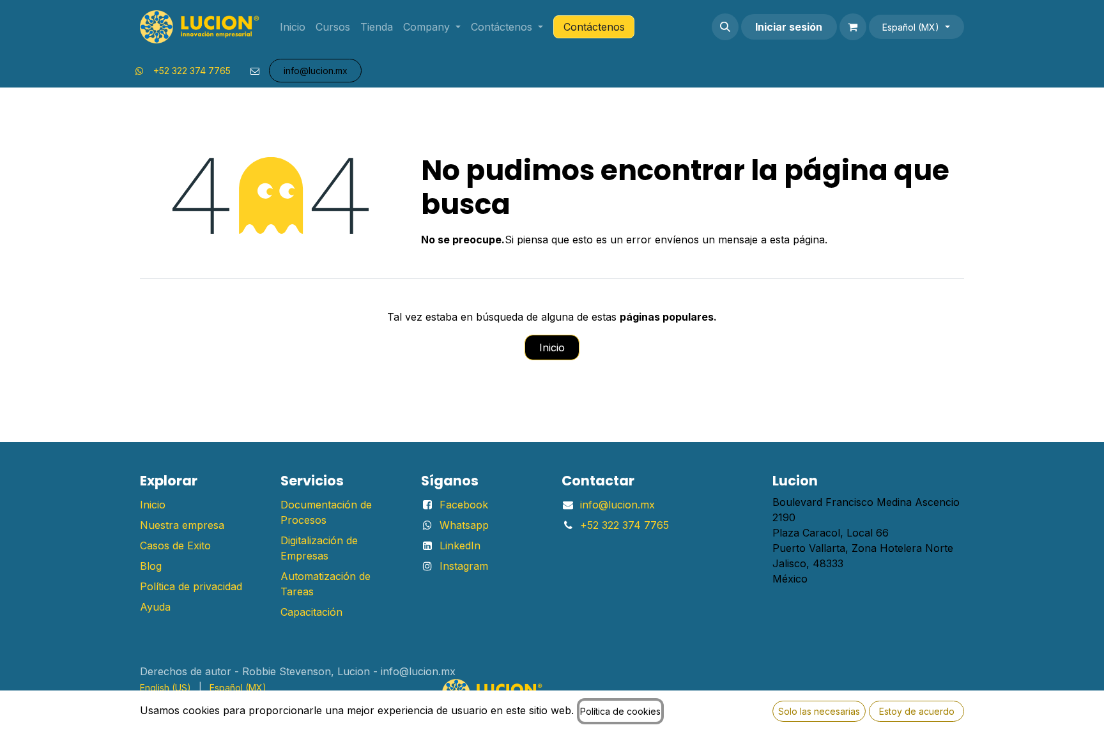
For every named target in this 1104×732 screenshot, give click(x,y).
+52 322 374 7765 (192, 70)
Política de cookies (620, 711)
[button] (725, 26)
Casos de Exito (175, 545)
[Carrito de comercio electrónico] (852, 26)
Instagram (464, 566)
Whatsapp (464, 525)
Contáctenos (594, 26)
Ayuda (155, 606)
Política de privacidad (191, 586)
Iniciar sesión (788, 26)
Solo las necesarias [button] (819, 711)
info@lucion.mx (617, 504)
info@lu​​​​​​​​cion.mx (316, 70)
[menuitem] (292, 27)
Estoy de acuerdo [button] (916, 711)
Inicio (552, 347)
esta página (797, 239)
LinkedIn (460, 545)
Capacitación (311, 612)
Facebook (464, 504)
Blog (151, 566)
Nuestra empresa (182, 525)
